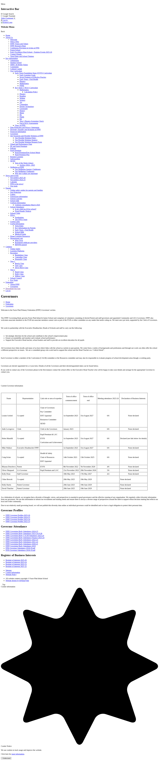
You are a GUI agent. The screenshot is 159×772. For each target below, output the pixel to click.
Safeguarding (15, 159)
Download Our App (13, 289)
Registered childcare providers (26, 243)
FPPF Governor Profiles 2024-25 (18, 517)
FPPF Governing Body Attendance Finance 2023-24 (25, 538)
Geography (24, 109)
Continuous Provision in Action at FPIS (24, 48)
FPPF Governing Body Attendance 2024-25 (22, 531)
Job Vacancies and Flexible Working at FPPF (26, 136)
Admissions (14, 60)
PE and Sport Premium (18, 146)
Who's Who (14, 42)
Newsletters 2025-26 (17, 178)
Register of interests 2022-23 (16, 564)
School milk (14, 201)
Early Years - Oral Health (29, 79)
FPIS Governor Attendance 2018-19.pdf (20, 548)
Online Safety (15, 249)
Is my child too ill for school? (25, 209)
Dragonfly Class (21, 259)
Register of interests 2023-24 (16, 562)
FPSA (12, 215)
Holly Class (19, 274)
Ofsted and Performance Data (21, 144)
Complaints (14, 67)
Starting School (16, 63)
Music (22, 113)
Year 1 (12, 261)
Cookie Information (13, 572)
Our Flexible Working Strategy (26, 140)
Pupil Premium (15, 150)
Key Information (12, 58)
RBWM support (21, 245)
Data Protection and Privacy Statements (24, 127)
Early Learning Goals (27, 75)
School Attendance (17, 207)
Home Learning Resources (20, 236)
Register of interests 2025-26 (16, 560)
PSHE (22, 86)
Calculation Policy (31, 92)
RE (21, 119)
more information (18, 754)
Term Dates (19, 226)
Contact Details (16, 54)
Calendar (13, 182)
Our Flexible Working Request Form (28, 142)
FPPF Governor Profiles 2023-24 (18, 519)
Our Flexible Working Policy (25, 138)
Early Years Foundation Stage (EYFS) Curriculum (33, 73)
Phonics (22, 81)
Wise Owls (19, 240)
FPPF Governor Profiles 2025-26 (18, 515)
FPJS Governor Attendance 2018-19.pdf (20, 550)
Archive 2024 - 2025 (27, 165)
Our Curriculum (16, 71)
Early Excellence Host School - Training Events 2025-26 (31, 52)
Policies (13, 148)
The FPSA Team (21, 220)
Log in (5, 20)
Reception (14, 253)
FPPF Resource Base (18, 46)
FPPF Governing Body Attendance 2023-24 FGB (24, 534)
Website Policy (11, 575)
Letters (12, 194)
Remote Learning (16, 157)
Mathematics (24, 84)
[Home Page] (6, 22)
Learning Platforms (17, 251)
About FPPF (15, 284)
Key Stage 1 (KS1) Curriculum (26, 88)
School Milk (19, 232)
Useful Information (17, 224)
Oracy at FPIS (20, 125)
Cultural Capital (16, 69)
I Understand (6, 758)
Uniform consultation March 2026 (27, 205)
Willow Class (20, 276)
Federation (9, 282)
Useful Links (15, 222)
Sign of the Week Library (24, 163)
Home (8, 35)
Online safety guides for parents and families (26, 190)
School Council (16, 278)
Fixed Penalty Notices (23, 211)
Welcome (13, 40)
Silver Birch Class (21, 268)
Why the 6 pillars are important (26, 173)
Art (21, 102)
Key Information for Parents (25, 228)
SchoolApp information (19, 197)
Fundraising (19, 217)
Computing (24, 104)
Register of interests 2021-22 (16, 566)
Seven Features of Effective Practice (33, 77)
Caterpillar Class (21, 257)
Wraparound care (16, 238)
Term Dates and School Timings (22, 56)
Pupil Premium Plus (22, 155)
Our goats (13, 186)
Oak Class (18, 266)
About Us (9, 37)
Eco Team (14, 280)
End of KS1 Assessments (29, 123)
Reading (23, 96)
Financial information (18, 132)
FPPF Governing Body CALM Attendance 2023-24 (25, 536)
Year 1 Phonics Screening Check (32, 121)
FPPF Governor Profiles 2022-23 (18, 522)
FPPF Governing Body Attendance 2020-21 (22, 544)
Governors (14, 134)
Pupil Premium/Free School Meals (27, 153)
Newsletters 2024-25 (17, 180)
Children (9, 247)
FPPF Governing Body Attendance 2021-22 (22, 542)
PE (21, 115)
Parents (8, 188)
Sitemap (9, 570)
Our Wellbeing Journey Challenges (28, 169)
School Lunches (16, 199)
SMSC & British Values (19, 65)
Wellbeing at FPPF (17, 167)
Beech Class (19, 263)
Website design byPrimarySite (17, 581)
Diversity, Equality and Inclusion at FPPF (25, 130)
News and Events (12, 176)
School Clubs (15, 213)
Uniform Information (18, 203)
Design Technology (27, 107)
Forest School (15, 50)
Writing (22, 98)
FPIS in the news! (16, 184)
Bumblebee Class (21, 255)
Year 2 (12, 270)
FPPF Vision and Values (19, 44)
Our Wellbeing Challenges (24, 171)
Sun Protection (15, 192)
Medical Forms (20, 234)
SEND (12, 161)
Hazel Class (19, 272)
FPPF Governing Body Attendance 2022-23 (22, 540)
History (22, 111)
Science (22, 100)
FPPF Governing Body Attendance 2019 (21, 546)
